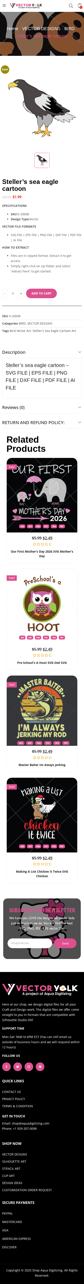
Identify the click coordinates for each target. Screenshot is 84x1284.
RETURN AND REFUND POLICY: (33, 422)
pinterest (40, 1066)
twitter (17, 1066)
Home (12, 28)
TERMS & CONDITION (17, 1106)
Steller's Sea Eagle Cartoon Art (54, 331)
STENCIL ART (11, 1169)
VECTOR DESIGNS (41, 28)
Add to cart (41, 293)
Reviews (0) (13, 407)
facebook (6, 1066)
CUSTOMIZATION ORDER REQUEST (27, 1190)
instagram (29, 1066)
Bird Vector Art (20, 331)
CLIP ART (8, 1176)
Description (13, 352)
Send (65, 943)
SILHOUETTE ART (14, 1161)
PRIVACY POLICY (13, 1099)
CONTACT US (11, 1092)
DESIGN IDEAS (12, 1183)
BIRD (69, 28)
